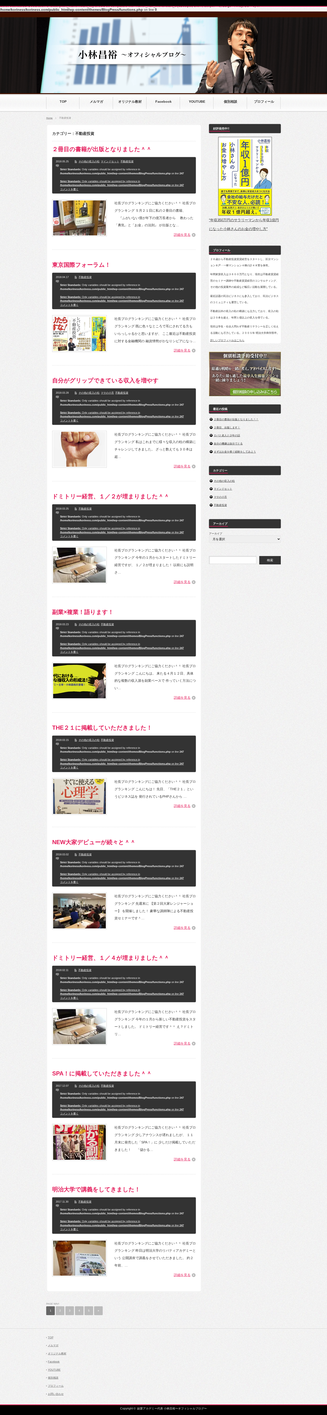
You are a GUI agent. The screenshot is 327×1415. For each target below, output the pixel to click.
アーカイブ (215, 533)
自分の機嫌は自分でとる (228, 443)
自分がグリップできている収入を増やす (105, 380)
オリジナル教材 (57, 1353)
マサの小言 (107, 392)
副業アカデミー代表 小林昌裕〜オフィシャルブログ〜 (172, 1408)
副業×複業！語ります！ (83, 612)
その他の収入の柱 (89, 161)
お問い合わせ (56, 1393)
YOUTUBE (54, 1369)
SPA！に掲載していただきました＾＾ (102, 1073)
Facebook (54, 1361)
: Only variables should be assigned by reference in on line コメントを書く (122, 185)
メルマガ (53, 1345)
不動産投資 (127, 161)
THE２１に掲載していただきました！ (102, 727)
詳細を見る (182, 235)
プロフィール (56, 1385)
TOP (50, 1337)
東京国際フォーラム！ (81, 264)
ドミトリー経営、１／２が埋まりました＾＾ (110, 496)
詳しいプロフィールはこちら (227, 340)
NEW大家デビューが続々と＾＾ (94, 842)
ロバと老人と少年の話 (227, 435)
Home (49, 118)
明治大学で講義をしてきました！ (96, 1189)
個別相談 (53, 1377)
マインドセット (110, 161)
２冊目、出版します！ (227, 427)
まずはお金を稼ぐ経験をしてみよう (235, 451)
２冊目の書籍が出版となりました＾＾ (102, 149)
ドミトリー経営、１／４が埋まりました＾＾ (110, 958)
